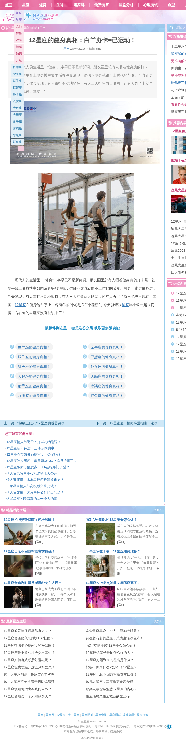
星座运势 (129, 715)
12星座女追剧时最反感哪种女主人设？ (33, 583)
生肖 (60, 5)
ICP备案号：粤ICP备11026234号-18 (38, 726)
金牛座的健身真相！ (107, 347)
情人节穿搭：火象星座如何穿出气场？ (35, 492)
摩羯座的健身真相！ (107, 386)
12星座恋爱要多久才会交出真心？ (29, 653)
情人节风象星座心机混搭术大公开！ (33, 473)
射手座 (17, 121)
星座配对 (87, 715)
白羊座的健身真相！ (34, 347)
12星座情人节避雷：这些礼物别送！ (33, 442)
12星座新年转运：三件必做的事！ (32, 448)
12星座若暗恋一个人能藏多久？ (28, 696)
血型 (171, 5)
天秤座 (17, 108)
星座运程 (142, 715)
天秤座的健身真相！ (34, 376)
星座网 (50, 715)
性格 (19, 33)
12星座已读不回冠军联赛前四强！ (29, 551)
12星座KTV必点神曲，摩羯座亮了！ (113, 583)
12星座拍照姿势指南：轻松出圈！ (29, 520)
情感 (19, 47)
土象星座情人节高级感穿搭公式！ (31, 486)
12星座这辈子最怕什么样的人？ (110, 653)
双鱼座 (17, 142)
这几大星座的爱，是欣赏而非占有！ (31, 674)
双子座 (17, 80)
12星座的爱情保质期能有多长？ (28, 631)
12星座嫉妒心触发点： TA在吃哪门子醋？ (38, 467)
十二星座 (73, 715)
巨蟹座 (17, 87)
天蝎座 (17, 114)
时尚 (19, 40)
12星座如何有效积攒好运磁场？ (28, 660)
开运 (19, 60)
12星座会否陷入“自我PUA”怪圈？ (29, 638)
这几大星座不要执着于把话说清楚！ (31, 682)
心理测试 (150, 5)
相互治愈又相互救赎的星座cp (108, 696)
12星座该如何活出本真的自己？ (28, 689)
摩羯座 (17, 128)
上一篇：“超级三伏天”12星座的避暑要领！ (36, 423)
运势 (42, 5)
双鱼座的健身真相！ (107, 396)
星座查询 (101, 715)
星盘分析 (126, 5)
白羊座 (17, 67)
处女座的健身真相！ (107, 366)
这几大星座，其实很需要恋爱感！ (111, 682)
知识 (19, 53)
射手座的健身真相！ (34, 386)
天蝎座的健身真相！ (107, 376)
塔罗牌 (79, 5)
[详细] (39, 542)
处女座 (17, 101)
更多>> (158, 510)
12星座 (61, 715)
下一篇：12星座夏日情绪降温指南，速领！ (128, 423)
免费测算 (101, 5)
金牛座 (17, 74)
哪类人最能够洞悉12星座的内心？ (111, 689)
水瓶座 (17, 135)
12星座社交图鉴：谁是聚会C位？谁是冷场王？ (41, 461)
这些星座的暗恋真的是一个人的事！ (33, 499)
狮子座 (17, 94)
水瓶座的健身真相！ (34, 396)
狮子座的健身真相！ (34, 366)
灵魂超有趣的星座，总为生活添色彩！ (114, 638)
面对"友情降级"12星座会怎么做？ (111, 520)
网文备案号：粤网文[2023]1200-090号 (141, 726)
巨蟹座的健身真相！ (107, 357)
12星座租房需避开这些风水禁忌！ (29, 667)
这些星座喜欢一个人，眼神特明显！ (113, 631)
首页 (8, 5)
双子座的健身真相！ (34, 357)
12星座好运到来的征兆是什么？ (110, 660)
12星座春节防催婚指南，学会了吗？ (33, 454)
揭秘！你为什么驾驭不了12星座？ (111, 667)
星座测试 (115, 715)
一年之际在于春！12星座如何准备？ (113, 551)
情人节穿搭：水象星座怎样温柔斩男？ (35, 480)
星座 (25, 5)
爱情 (19, 26)
